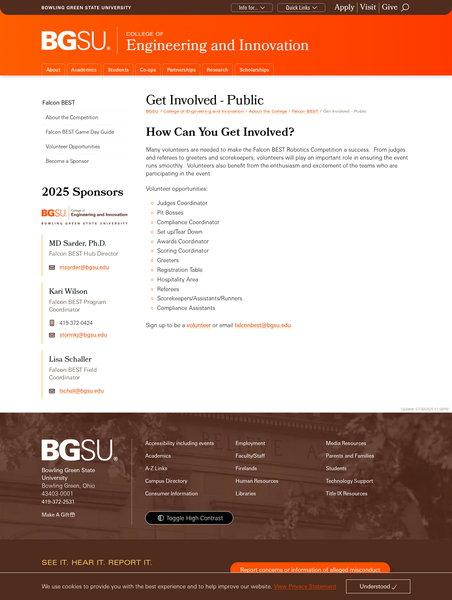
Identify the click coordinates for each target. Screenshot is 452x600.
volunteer (199, 325)
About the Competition (72, 117)
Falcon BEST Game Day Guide (80, 132)
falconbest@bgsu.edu (263, 325)
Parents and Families (350, 456)
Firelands (246, 468)
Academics (84, 70)
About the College (268, 111)
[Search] (405, 7)
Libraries (246, 493)
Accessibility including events (179, 443)
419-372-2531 (58, 502)
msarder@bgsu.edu (84, 267)
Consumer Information (171, 493)
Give (390, 8)
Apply (344, 8)
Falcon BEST (305, 111)
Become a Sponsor (67, 161)
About (53, 70)
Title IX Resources (347, 493)
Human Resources (257, 481)
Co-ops (148, 70)
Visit (368, 8)
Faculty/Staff (250, 456)
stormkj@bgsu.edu (83, 334)
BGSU (152, 111)
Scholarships (254, 70)
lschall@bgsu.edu (82, 390)
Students (118, 70)
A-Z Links (156, 468)
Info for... (248, 7)
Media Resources (346, 443)
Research (217, 70)
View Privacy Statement (305, 586)
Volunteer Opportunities (73, 146)
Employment (250, 443)
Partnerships (181, 70)
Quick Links (298, 7)
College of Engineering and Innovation (203, 111)
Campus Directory (166, 481)
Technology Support (349, 481)
